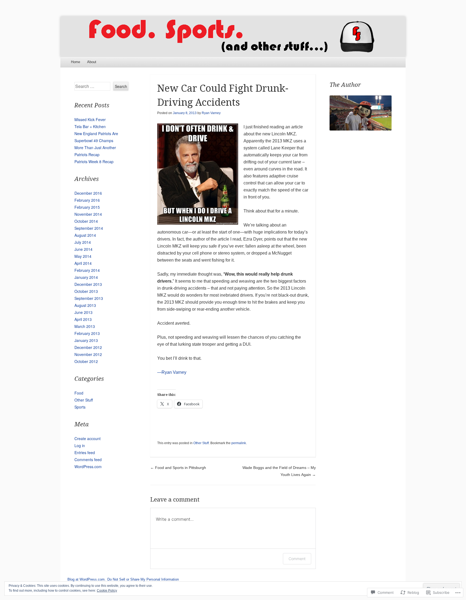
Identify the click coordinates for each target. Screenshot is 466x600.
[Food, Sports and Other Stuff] (233, 36)
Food (78, 393)
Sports (79, 407)
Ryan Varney (211, 113)
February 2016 (87, 200)
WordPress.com (88, 466)
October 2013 (86, 291)
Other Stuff (201, 443)
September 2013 (88, 298)
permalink (238, 443)
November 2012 (88, 354)
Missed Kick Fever (90, 119)
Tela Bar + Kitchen (90, 126)
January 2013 (86, 340)
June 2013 (83, 312)
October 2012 (86, 361)
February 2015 (87, 207)
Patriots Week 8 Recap (94, 161)
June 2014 (83, 249)
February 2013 (87, 333)
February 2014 (87, 270)
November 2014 (88, 214)
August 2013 (85, 305)
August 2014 (85, 235)
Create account (87, 438)
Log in (79, 445)
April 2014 (83, 263)
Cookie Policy (107, 590)
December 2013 (88, 284)
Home (75, 62)
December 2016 (88, 193)
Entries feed (84, 452)
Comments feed (88, 459)
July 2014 (82, 242)
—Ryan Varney (171, 372)
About (91, 62)
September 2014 (88, 228)
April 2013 (83, 319)
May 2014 (82, 256)
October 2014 (86, 221)
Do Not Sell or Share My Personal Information (143, 579)
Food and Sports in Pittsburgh (178, 467)
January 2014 (86, 277)
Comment (297, 558)
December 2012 (88, 347)
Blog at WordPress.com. (86, 579)
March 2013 (84, 326)
